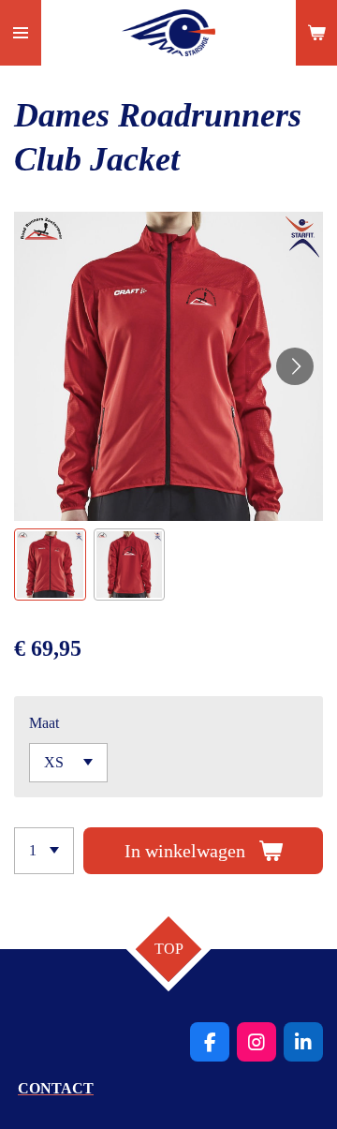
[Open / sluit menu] (20, 33)
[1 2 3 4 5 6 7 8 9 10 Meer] (44, 850)
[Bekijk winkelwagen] (316, 33)
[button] (50, 564)
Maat (44, 723)
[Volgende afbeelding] (295, 366)
